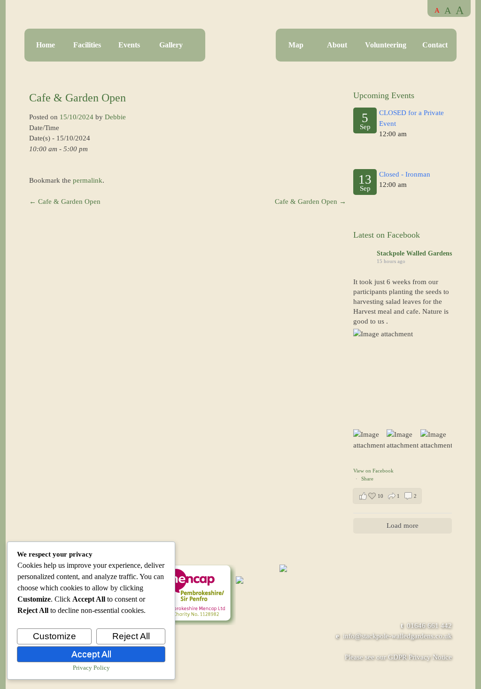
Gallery (171, 45)
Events (129, 45)
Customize (54, 636)
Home (45, 45)
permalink (87, 180)
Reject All (131, 636)
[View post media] (402, 378)
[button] (387, 495)
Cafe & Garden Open (65, 201)
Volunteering (385, 45)
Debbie (115, 117)
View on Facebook (373, 470)
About (337, 45)
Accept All (91, 654)
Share (367, 478)
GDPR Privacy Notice (420, 657)
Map (295, 45)
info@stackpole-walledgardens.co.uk (397, 636)
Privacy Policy (91, 667)
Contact (435, 45)
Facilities (87, 45)
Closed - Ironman (404, 174)
